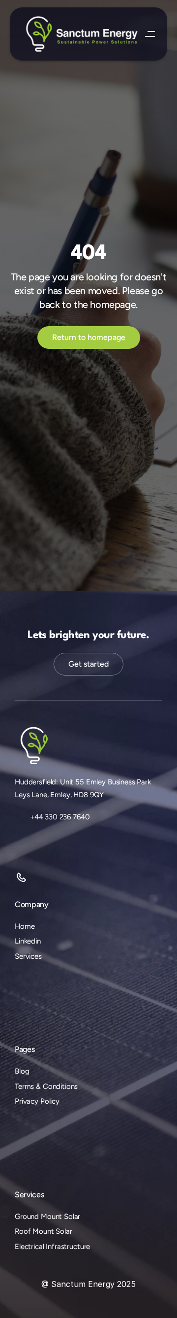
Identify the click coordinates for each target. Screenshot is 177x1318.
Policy (49, 1101)
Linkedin (28, 941)
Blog (22, 1071)
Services (28, 956)
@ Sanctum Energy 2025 (88, 1284)
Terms (24, 1086)
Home (24, 926)
